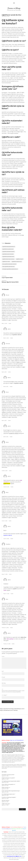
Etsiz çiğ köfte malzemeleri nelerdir (9, 264)
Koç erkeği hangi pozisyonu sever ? (8, 794)
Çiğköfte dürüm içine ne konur (8, 259)
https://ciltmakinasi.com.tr (6, 710)
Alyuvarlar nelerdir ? (5, 800)
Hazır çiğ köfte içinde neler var (8, 266)
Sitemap (15, 710)
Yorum (3, 656)
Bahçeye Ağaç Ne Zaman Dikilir (10, 282)
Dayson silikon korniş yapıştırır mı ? (8, 784)
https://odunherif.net (5, 708)
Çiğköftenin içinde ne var (16, 261)
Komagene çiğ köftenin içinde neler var (10, 269)
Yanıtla (9, 323)
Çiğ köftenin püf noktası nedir (8, 256)
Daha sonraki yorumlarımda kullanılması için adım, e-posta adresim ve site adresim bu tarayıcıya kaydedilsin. (13, 691)
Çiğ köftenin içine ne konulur (8, 254)
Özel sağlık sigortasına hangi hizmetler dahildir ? (11, 781)
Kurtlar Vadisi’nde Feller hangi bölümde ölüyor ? (11, 790)
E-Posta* (3, 677)
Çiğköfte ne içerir (19, 259)
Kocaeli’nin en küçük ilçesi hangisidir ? (9, 797)
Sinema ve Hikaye (14, 8)
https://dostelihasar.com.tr (17, 708)
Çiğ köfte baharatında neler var (9, 246)
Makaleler (8, 243)
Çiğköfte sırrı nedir (6, 261)
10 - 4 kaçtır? (4, 695)
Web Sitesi (4, 683)
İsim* (3, 671)
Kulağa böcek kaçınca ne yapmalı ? (8, 777)
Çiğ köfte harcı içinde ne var (8, 249)
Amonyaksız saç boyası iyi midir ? (8, 774)
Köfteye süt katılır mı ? (6, 787)
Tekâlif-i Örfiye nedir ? (6, 803)
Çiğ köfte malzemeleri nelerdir (8, 251)
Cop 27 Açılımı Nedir (7, 277)
